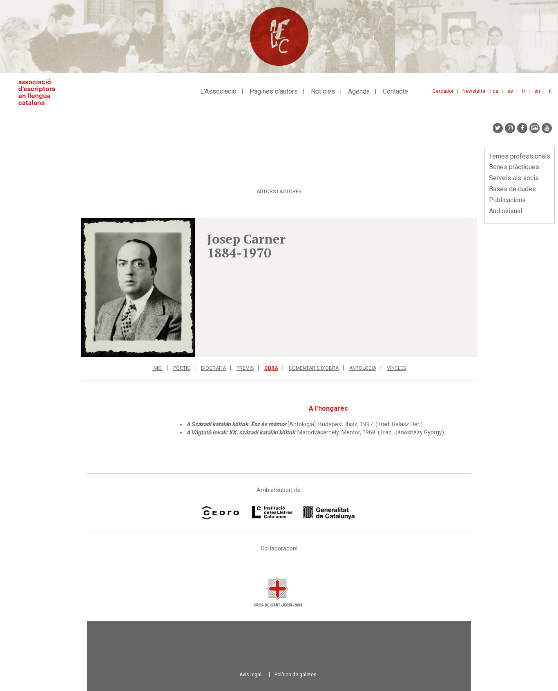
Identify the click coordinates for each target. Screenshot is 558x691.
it (550, 91)
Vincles (396, 368)
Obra (271, 368)
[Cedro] (220, 512)
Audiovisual (505, 211)
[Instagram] (510, 128)
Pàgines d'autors (274, 91)
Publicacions (507, 200)
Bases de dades (512, 189)
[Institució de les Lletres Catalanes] (303, 512)
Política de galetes (296, 675)
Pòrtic (181, 368)
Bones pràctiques (514, 167)
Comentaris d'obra (314, 368)
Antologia (362, 368)
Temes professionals (519, 156)
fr (523, 91)
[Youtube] (547, 128)
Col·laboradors (279, 548)
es (510, 91)
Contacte (395, 91)
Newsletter (474, 91)
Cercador (443, 91)
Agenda (359, 91)
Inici (157, 368)
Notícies (323, 91)
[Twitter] (498, 128)
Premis (245, 368)
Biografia (213, 368)
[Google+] (534, 128)
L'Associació (218, 91)
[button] (138, 287)
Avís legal (250, 675)
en (537, 91)
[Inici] (39, 92)
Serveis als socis (514, 178)
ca (495, 91)
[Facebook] (522, 128)
